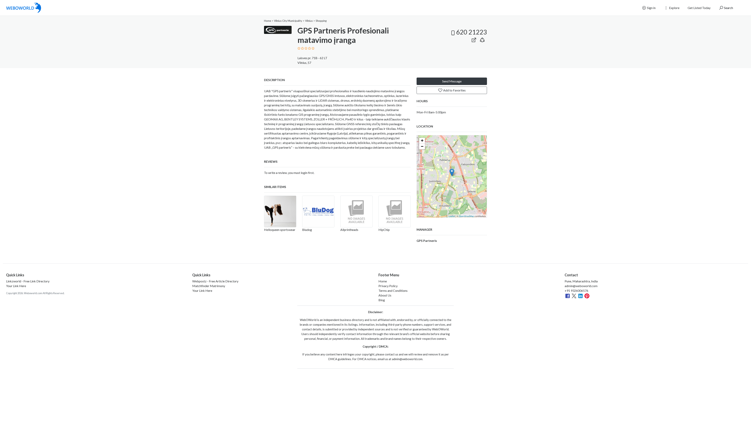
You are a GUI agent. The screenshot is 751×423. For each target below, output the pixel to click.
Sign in (651, 8)
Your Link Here (16, 286)
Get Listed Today (699, 8)
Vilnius (309, 20)
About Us (384, 295)
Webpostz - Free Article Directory (215, 281)
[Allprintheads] (356, 211)
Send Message (452, 81)
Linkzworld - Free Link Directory (27, 281)
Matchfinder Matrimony (208, 286)
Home (267, 20)
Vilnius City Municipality (288, 20)
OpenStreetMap (466, 216)
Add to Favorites (454, 90)
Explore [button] (673, 8)
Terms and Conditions (393, 290)
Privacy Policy (388, 286)
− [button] (422, 146)
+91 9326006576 (576, 290)
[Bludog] (318, 211)
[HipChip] (395, 211)
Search (728, 8)
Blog (381, 300)
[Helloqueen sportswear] (280, 211)
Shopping (321, 20)
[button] (482, 39)
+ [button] (422, 140)
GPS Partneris (427, 240)
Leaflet (451, 216)
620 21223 (471, 32)
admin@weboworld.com (581, 286)
